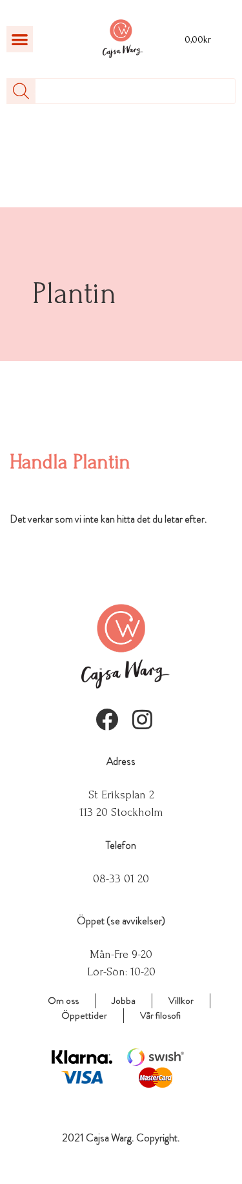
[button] (19, 39)
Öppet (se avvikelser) (121, 920)
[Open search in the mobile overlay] (121, 91)
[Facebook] (107, 719)
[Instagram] (142, 719)
